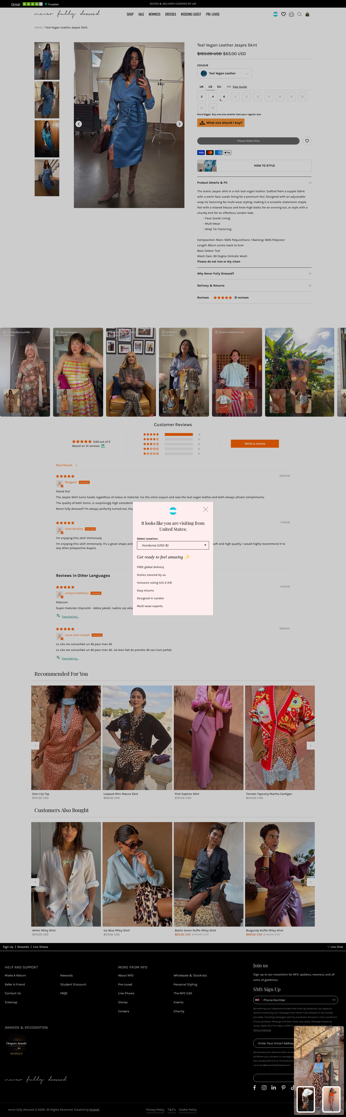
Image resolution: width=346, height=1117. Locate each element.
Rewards (23, 947)
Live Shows (40, 947)
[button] (205, 509)
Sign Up (8, 947)
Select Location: (147, 538)
